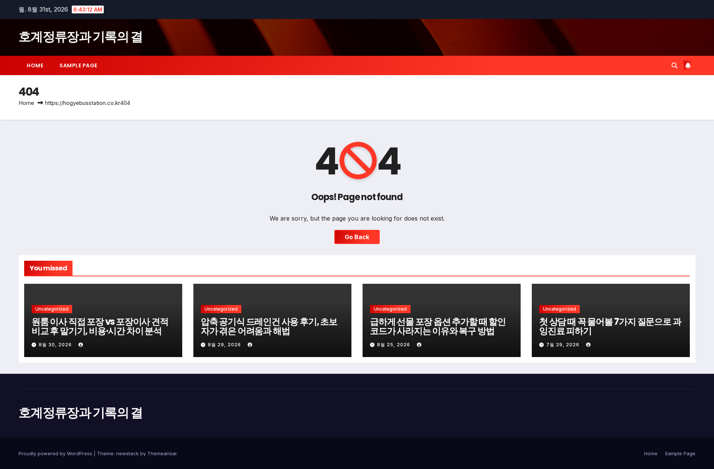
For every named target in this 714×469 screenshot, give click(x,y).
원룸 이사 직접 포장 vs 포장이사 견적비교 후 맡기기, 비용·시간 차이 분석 (100, 326)
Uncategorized (51, 309)
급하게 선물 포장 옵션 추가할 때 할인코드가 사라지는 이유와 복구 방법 (438, 326)
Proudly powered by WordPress (56, 453)
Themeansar (162, 453)
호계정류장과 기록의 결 (81, 36)
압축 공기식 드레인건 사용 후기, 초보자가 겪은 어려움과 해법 (269, 326)
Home (35, 65)
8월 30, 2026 (56, 344)
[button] (675, 65)
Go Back (357, 237)
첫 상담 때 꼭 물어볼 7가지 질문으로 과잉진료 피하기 (610, 326)
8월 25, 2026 (394, 344)
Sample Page (78, 65)
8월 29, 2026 (225, 344)
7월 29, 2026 (563, 344)
